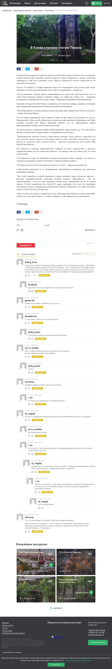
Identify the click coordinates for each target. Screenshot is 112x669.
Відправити (26, 245)
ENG (108, 3)
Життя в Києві (38, 10)
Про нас (5, 628)
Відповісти (44, 275)
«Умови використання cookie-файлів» (78, 660)
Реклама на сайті (7, 625)
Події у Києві (49, 10)
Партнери (5, 623)
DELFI (68, 55)
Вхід (86, 3)
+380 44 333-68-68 (96, 631)
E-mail (46, 225)
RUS (105, 3)
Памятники (23, 204)
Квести (27, 3)
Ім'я (18, 225)
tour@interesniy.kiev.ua (96, 635)
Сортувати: (76, 254)
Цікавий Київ (7, 10)
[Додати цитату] (18, 230)
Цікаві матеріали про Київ (22, 10)
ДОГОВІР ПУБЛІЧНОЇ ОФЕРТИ (13, 633)
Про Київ (54, 3)
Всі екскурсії (15, 3)
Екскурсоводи (7, 631)
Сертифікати (67, 3)
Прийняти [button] (56, 665)
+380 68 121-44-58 (96, 633)
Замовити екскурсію (98, 642)
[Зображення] (22, 230)
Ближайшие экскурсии (31, 544)
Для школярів (40, 3)
